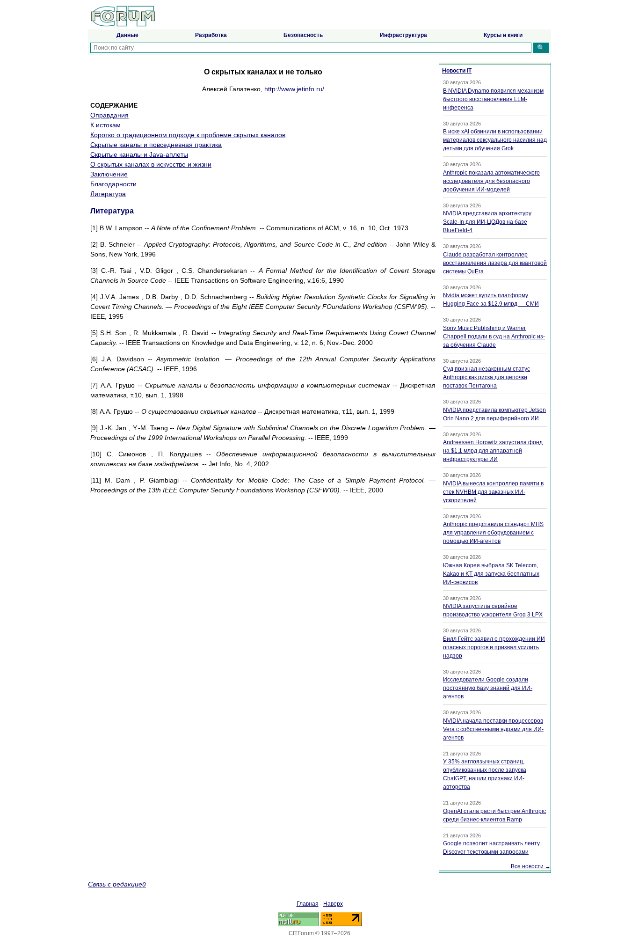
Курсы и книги (503, 35)
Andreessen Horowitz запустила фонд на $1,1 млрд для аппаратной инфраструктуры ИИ (493, 450)
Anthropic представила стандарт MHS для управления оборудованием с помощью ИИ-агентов (493, 532)
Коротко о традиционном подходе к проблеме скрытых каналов (187, 135)
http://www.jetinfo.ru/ (294, 89)
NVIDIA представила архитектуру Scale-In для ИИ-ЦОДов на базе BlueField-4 (487, 222)
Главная (308, 904)
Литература (108, 194)
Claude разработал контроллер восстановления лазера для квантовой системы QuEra (495, 263)
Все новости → (531, 866)
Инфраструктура (403, 35)
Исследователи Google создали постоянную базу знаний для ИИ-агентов (487, 688)
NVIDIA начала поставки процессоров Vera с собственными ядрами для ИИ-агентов (493, 729)
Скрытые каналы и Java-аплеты (139, 154)
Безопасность (303, 35)
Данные (127, 35)
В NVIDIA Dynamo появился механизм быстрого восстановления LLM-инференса (493, 99)
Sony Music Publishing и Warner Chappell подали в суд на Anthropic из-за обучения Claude (494, 336)
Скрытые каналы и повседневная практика (156, 144)
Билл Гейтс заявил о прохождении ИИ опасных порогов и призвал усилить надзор (494, 647)
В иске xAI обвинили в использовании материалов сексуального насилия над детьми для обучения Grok (495, 140)
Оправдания (109, 115)
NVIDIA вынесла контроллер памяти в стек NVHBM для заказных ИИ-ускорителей (493, 492)
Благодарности (113, 184)
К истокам (105, 125)
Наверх (333, 904)
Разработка (211, 35)
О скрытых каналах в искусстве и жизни (150, 164)
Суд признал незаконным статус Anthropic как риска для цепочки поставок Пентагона (486, 377)
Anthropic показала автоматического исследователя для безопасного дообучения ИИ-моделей (491, 181)
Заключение (109, 174)
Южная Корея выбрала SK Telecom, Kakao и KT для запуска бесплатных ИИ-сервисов (491, 574)
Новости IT (457, 70)
